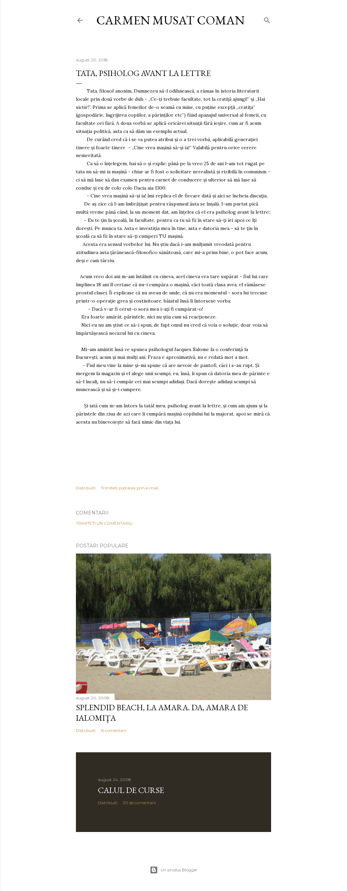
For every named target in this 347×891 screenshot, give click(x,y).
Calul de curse (131, 790)
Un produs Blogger (179, 869)
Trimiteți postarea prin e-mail (129, 487)
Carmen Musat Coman (170, 20)
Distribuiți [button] (86, 487)
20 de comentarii (139, 802)
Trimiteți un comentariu (104, 523)
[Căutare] (267, 18)
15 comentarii (113, 730)
